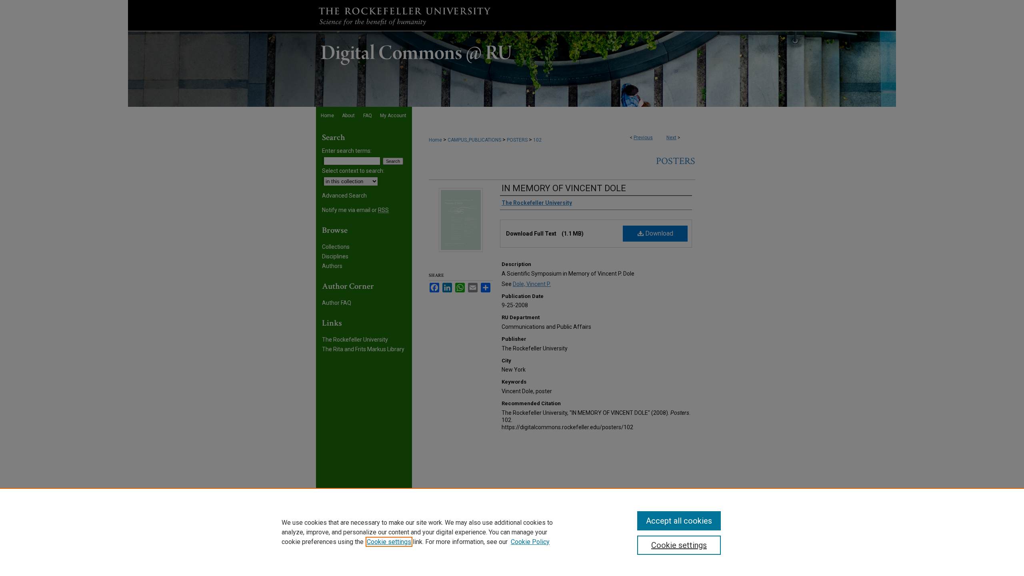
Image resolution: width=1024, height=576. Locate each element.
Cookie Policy (530, 542)
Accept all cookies (679, 521)
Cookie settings (389, 542)
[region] (512, 532)
